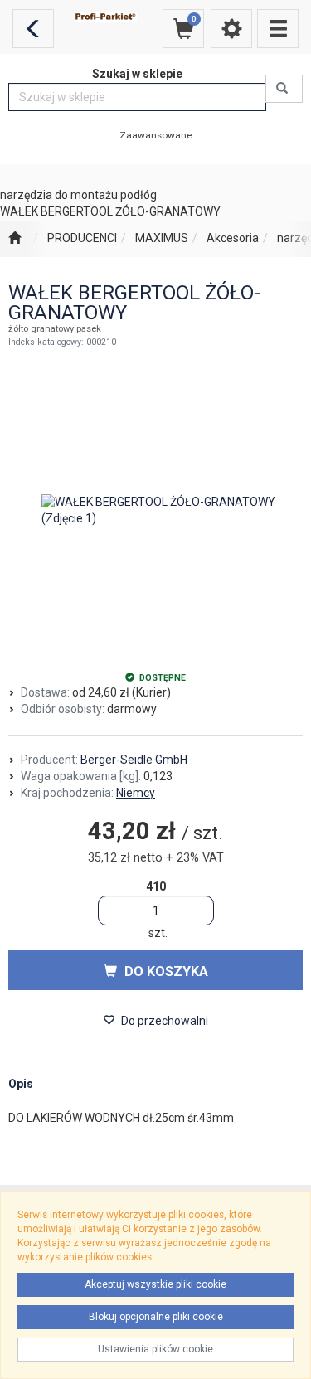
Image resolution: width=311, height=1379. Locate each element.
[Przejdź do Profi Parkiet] (14, 239)
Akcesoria (233, 238)
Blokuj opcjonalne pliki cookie (156, 1317)
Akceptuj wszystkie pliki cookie (155, 1284)
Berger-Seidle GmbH (133, 759)
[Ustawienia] (231, 28)
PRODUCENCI (82, 238)
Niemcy (135, 792)
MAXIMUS (161, 238)
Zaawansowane (155, 135)
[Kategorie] (278, 28)
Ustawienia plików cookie (155, 1349)
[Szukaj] (284, 89)
